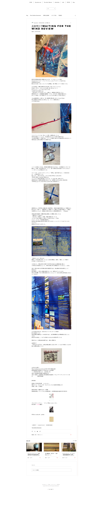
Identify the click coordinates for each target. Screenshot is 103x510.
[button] (75, 15)
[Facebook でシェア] (32, 431)
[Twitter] (49, 489)
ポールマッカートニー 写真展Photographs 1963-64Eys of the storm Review (34, 454)
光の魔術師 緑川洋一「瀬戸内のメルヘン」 (51, 454)
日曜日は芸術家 (46, 15)
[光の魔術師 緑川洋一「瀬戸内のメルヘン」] (51, 447)
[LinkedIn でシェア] (37, 431)
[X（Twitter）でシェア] (34, 431)
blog (27, 15)
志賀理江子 (34, 425)
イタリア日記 (53, 15)
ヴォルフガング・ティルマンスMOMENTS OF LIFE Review (68, 454)
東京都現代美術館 (49, 425)
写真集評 (60, 15)
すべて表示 (75, 440)
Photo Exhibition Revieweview (35, 15)
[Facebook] (48, 489)
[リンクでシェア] (40, 431)
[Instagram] (52, 489)
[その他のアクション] (70, 22)
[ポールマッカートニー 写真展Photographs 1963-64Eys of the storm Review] (34, 447)
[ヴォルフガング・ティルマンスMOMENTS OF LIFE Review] (69, 447)
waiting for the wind (41, 425)
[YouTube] (51, 489)
